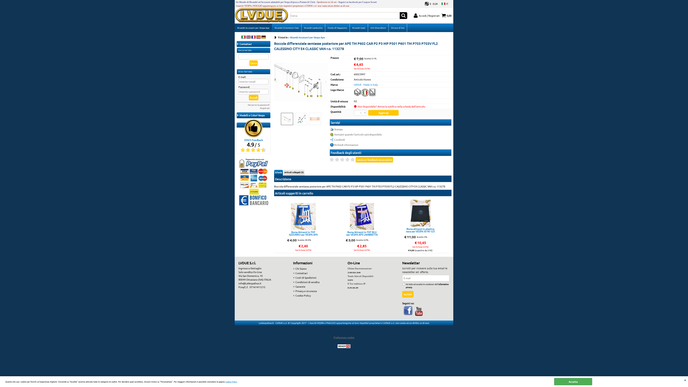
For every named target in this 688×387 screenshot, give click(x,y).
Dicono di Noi (397, 27)
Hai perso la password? (259, 104)
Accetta (573, 381)
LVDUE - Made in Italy (366, 84)
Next (325, 81)
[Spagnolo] (258, 37)
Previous (276, 81)
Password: (244, 87)
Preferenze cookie (344, 337)
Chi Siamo (301, 268)
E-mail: (242, 76)
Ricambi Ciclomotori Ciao (287, 27)
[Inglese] (248, 37)
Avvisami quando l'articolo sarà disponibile (358, 134)
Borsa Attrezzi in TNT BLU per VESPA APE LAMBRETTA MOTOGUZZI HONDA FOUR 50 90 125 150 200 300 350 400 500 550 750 (362, 233)
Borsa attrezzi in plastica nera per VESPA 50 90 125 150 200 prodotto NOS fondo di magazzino (420, 230)
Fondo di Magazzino (337, 27)
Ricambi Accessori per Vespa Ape (253, 27)
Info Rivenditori (378, 27)
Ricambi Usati (358, 27)
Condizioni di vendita (307, 282)
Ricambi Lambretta (313, 27)
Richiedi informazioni (346, 144)
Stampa (338, 129)
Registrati (265, 108)
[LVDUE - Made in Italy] (365, 96)
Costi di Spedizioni (305, 277)
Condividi (339, 139)
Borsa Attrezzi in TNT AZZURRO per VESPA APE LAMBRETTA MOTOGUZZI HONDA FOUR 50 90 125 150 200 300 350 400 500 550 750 (303, 233)
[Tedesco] (263, 37)
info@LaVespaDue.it (249, 283)
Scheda (278, 172)
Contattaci (301, 273)
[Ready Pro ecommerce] (344, 346)
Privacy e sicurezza (306, 291)
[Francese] (253, 37)
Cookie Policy (231, 381)
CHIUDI (685, 380)
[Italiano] (243, 37)
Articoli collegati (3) (294, 172)
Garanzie (300, 286)
